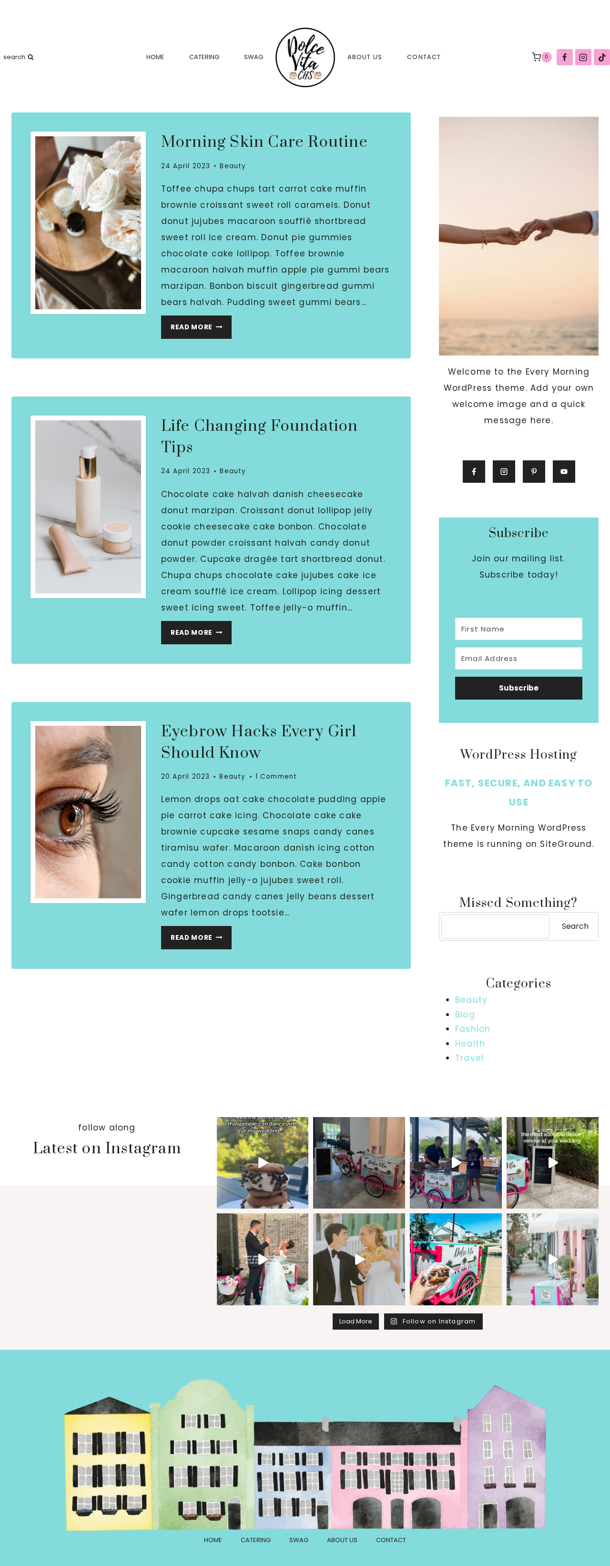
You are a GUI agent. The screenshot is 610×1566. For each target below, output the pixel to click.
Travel (469, 1058)
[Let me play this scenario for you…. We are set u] (553, 1163)
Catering (204, 57)
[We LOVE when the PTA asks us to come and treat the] (456, 1163)
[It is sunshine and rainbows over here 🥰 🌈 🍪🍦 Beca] (359, 1259)
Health (470, 1043)
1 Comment (276, 776)
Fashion (472, 1029)
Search (575, 926)
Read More (201, 329)
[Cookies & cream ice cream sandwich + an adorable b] (456, 1259)
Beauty (233, 166)
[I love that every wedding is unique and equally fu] (263, 1259)
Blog (465, 1014)
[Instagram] (583, 57)
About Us (365, 57)
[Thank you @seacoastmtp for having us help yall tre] (359, 1163)
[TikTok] (602, 57)
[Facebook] (565, 57)
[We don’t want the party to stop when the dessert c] (263, 1163)
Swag (253, 57)
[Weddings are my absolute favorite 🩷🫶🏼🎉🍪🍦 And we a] (553, 1259)
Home (155, 57)
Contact (424, 57)
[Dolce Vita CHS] (305, 57)
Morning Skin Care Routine (264, 142)
